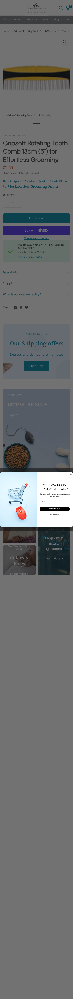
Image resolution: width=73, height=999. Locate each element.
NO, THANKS (54, 514)
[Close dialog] (71, 474)
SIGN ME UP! (54, 509)
